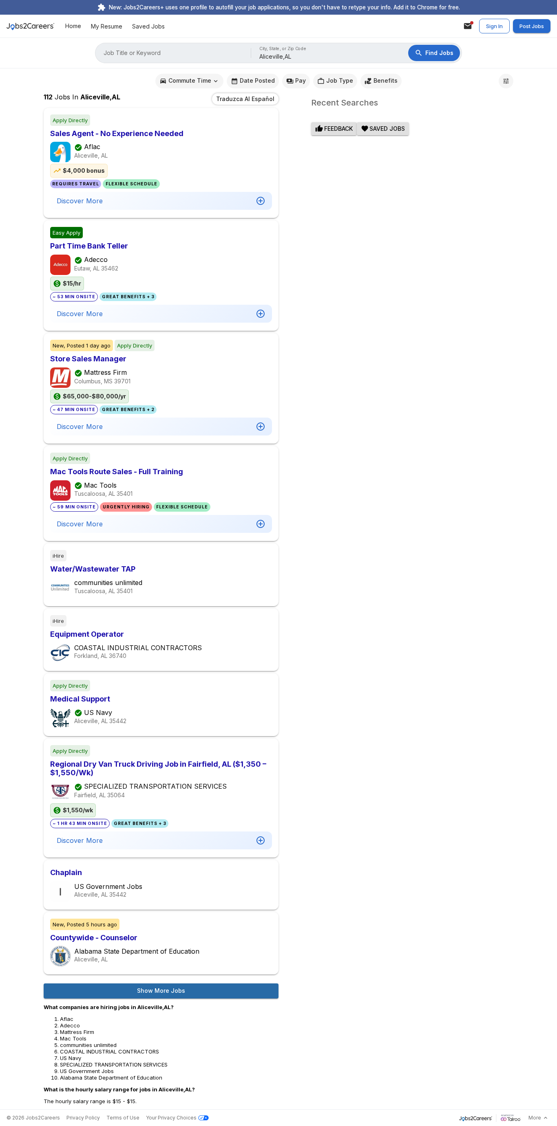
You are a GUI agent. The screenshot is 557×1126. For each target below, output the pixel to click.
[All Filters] (506, 81)
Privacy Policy (83, 1118)
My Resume (106, 26)
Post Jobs (531, 26)
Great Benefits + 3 (128, 296)
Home (73, 26)
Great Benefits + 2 (128, 409)
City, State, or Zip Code (283, 48)
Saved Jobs (148, 26)
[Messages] (468, 26)
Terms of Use (122, 1118)
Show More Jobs (161, 990)
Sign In (494, 26)
